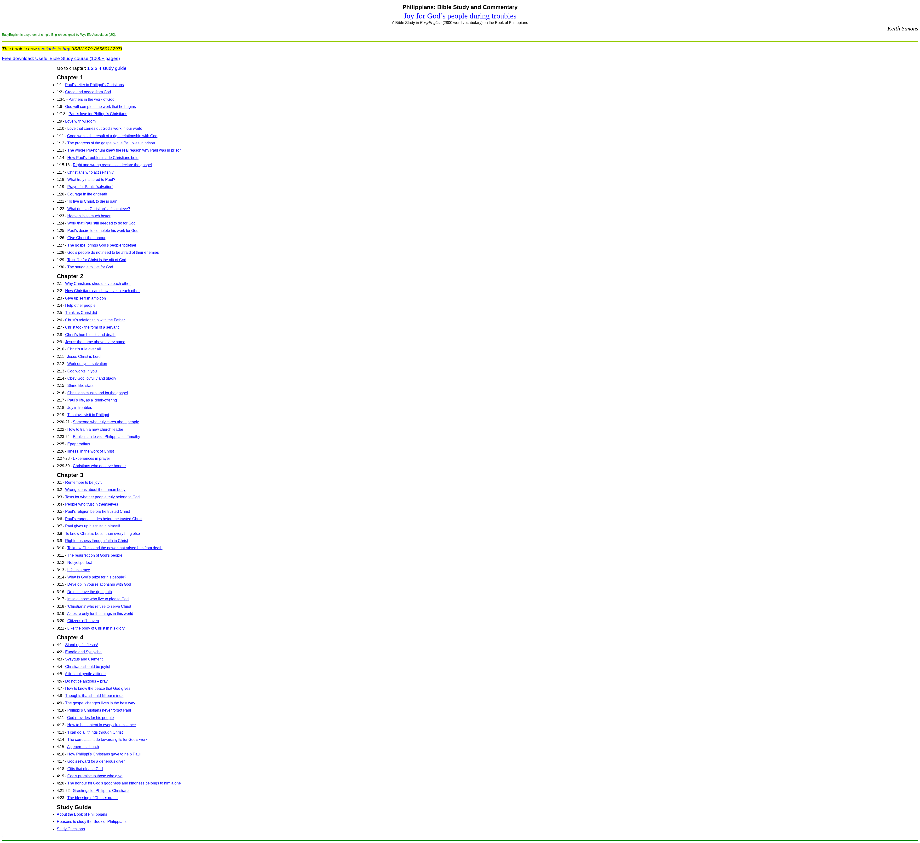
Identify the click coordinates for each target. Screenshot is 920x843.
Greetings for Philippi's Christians (101, 791)
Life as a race (78, 570)
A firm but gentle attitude (85, 674)
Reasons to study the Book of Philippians (91, 821)
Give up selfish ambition (85, 298)
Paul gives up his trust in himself (92, 526)
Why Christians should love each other (98, 284)
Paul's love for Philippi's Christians (98, 114)
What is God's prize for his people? (96, 577)
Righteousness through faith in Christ (96, 541)
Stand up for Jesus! (81, 645)
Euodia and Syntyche (83, 652)
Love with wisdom (80, 121)
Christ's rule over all (84, 349)
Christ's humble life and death (90, 335)
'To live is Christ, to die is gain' (92, 201)
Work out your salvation (87, 364)
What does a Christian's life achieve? (98, 209)
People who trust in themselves (91, 504)
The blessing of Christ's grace (92, 798)
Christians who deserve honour (99, 466)
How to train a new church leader (95, 429)
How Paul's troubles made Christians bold (102, 158)
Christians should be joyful (87, 667)
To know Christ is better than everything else (102, 533)
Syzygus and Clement (84, 659)
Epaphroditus (78, 444)
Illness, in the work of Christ (90, 451)
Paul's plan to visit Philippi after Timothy (106, 437)
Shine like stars (80, 385)
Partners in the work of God (92, 99)
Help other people (80, 305)
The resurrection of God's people (94, 555)
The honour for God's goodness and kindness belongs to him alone (124, 783)
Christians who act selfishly (90, 172)
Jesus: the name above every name (95, 342)
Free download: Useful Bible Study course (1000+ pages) (61, 58)
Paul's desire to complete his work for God (102, 231)
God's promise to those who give (94, 776)
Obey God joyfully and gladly (91, 378)
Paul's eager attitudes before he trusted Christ (103, 519)
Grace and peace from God (88, 92)
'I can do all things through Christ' (95, 732)
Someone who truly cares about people (106, 422)
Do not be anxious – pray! (87, 681)
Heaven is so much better (88, 216)
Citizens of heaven (83, 621)
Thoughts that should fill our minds (94, 696)
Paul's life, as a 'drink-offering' (92, 400)
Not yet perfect (79, 562)
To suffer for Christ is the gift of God (96, 260)
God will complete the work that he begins (100, 107)
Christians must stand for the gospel (97, 393)
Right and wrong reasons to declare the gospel (112, 165)
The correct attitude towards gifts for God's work (107, 739)
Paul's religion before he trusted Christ (97, 511)
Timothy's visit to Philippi (88, 415)
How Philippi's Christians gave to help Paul (104, 754)
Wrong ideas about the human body (95, 490)
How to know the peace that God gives (97, 688)
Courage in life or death (87, 194)
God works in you (82, 371)
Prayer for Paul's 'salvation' (90, 187)
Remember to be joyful (84, 482)
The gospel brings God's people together (101, 245)
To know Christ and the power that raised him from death (114, 548)
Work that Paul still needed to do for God (101, 223)
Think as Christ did (81, 313)
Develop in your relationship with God (99, 584)
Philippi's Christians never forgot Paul (99, 710)
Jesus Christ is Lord (84, 356)
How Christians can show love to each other (102, 291)
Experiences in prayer (91, 458)
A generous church (83, 747)
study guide (114, 68)
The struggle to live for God (90, 267)
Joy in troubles (79, 408)
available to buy (54, 48)
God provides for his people (90, 718)
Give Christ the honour (86, 238)
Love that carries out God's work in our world (104, 128)
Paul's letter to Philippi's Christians (94, 85)
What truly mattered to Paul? (91, 179)
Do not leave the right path (89, 592)
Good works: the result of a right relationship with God (112, 136)
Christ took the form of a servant (92, 327)
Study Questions (71, 829)
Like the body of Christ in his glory (96, 628)
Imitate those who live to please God (98, 599)
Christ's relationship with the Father (95, 320)
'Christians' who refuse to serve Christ (99, 606)
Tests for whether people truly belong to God (102, 497)
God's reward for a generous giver (96, 761)
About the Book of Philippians (82, 814)
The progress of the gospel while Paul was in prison (111, 143)
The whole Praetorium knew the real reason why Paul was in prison (124, 150)
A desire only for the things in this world (100, 614)
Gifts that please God (85, 769)
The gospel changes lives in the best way (100, 703)
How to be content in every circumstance (101, 725)
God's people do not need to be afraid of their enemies (113, 252)
